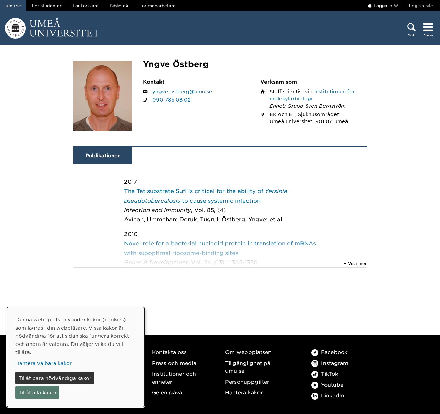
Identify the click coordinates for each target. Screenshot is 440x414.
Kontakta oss (169, 352)
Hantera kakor (244, 392)
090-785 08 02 (171, 99)
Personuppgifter (247, 381)
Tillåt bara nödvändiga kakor (55, 378)
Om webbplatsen (248, 352)
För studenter (47, 5)
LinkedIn (332, 395)
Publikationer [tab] (103, 155)
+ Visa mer (355, 263)
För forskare (86, 5)
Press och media (174, 363)
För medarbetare (157, 5)
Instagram (334, 363)
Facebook (334, 352)
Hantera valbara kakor (43, 363)
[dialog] (75, 357)
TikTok (329, 373)
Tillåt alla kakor (38, 392)
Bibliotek (119, 5)
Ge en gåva (167, 392)
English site (421, 5)
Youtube (332, 384)
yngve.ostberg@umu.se (182, 91)
